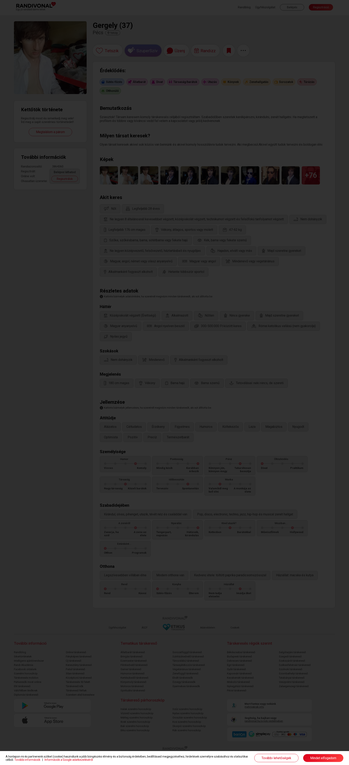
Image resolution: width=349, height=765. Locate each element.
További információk (27, 759)
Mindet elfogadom (323, 758)
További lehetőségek (276, 758)
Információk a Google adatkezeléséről (69, 759)
